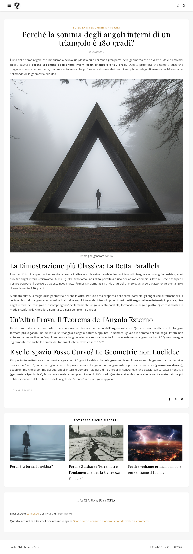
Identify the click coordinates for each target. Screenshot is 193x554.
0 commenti (96, 51)
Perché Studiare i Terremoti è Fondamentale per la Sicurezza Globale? (94, 472)
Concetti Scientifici (22, 390)
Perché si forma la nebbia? (31, 466)
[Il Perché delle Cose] (17, 5)
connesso (33, 513)
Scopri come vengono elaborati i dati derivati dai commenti (111, 521)
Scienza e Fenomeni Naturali (96, 27)
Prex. (36, 547)
